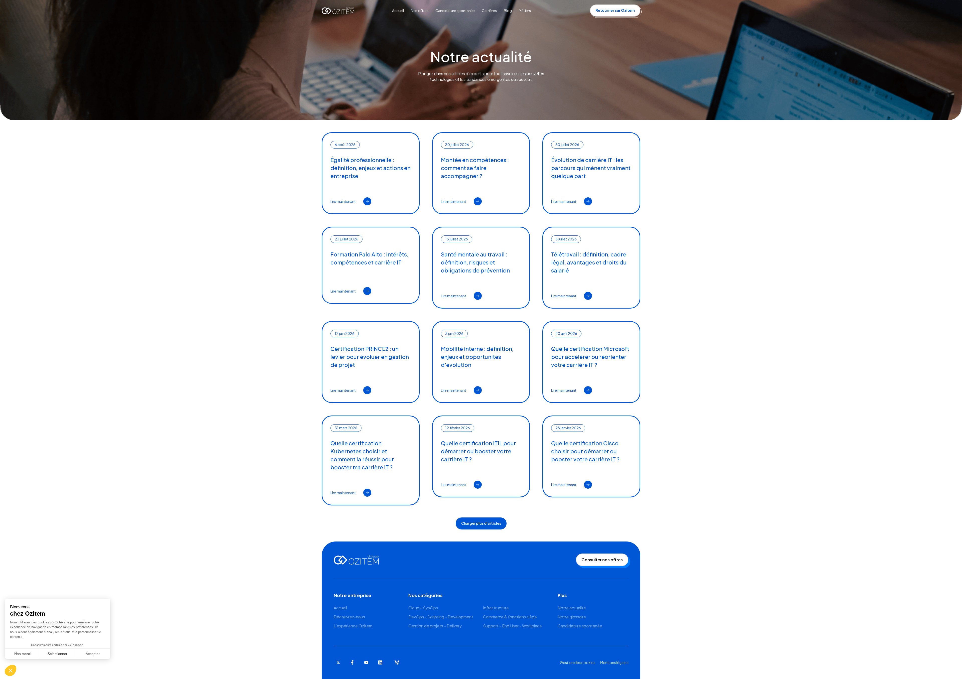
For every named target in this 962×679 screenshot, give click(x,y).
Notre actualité (572, 607)
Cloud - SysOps (423, 607)
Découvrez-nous (349, 616)
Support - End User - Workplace (512, 625)
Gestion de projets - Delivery (435, 625)
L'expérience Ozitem (353, 625)
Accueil (340, 607)
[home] (338, 10)
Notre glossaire (572, 616)
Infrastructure (496, 607)
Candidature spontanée (580, 625)
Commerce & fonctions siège (510, 616)
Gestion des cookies (577, 662)
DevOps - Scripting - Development (440, 616)
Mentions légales (614, 662)
